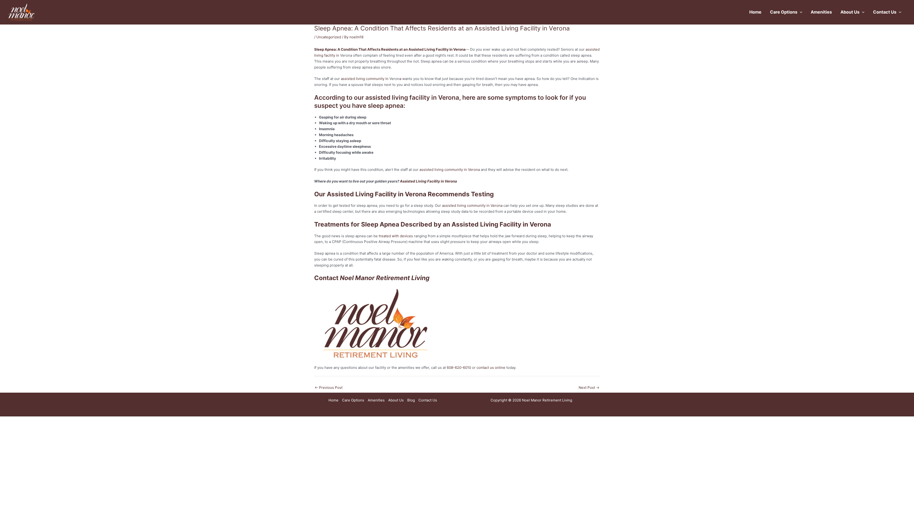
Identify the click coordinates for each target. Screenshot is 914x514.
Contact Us (884, 12)
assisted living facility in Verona (412, 97)
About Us (849, 12)
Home (755, 12)
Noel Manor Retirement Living (384, 278)
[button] (799, 12)
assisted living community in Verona (449, 169)
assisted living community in (365, 78)
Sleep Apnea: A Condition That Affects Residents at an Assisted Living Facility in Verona (390, 49)
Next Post (589, 387)
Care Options (783, 12)
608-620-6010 (459, 367)
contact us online (491, 367)
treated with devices (396, 236)
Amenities (821, 12)
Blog (411, 400)
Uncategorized (328, 37)
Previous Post (329, 387)
